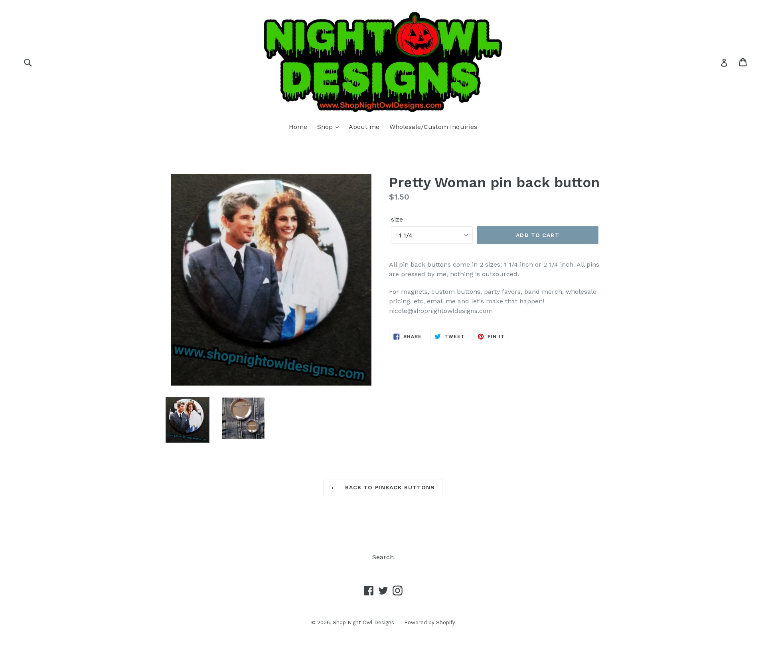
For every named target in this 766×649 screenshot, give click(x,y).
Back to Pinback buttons (389, 487)
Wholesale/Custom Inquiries (433, 127)
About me (364, 127)
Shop (326, 127)
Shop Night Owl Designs (363, 622)
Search (383, 557)
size (397, 219)
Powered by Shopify (429, 622)
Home (298, 127)
